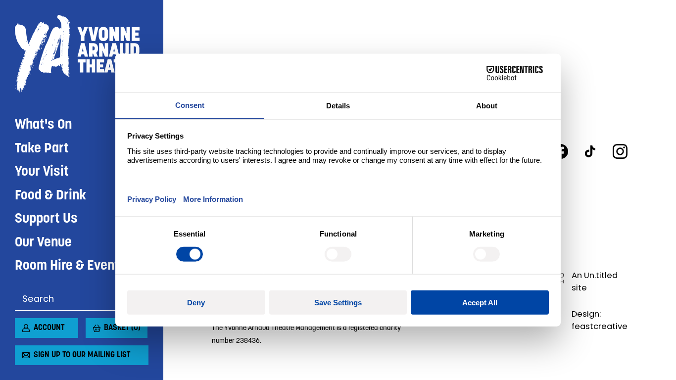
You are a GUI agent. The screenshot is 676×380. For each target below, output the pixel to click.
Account (49, 328)
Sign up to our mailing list (82, 355)
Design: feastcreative (600, 320)
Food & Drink (50, 196)
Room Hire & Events (70, 266)
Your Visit (42, 172)
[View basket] (91, 324)
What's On (43, 125)
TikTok (590, 151)
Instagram (620, 151)
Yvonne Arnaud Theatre (81, 54)
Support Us (46, 219)
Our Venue (43, 243)
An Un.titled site (595, 281)
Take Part (42, 149)
